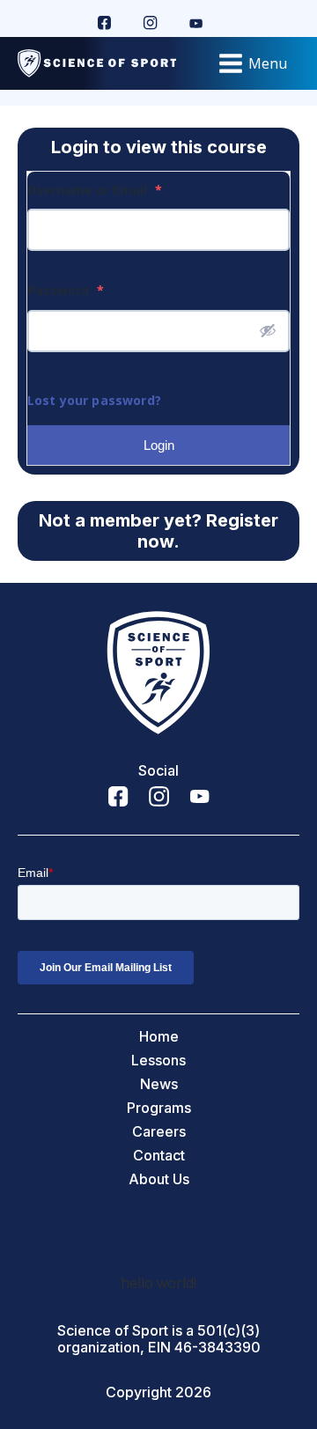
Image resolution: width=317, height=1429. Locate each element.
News (159, 1084)
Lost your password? (94, 400)
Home (159, 1036)
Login (159, 445)
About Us (159, 1179)
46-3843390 (217, 1347)
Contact (159, 1155)
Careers (159, 1131)
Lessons (158, 1060)
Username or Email (94, 189)
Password (65, 290)
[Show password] (267, 330)
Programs (159, 1108)
